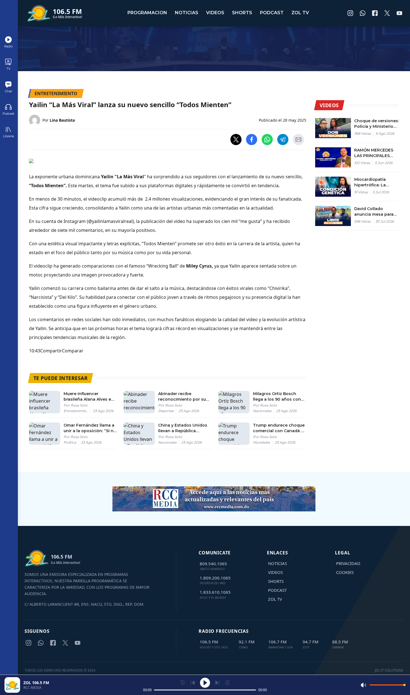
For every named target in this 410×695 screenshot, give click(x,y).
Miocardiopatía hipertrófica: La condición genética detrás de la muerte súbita (374, 182)
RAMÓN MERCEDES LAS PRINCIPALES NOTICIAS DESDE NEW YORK (373, 153)
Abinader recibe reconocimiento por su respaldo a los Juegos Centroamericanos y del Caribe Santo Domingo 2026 (183, 396)
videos (215, 12)
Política (70, 442)
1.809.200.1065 (215, 578)
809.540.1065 (213, 563)
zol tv (300, 12)
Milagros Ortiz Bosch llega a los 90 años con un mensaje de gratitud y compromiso (278, 396)
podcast (272, 12)
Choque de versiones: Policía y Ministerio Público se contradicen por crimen (376, 123)
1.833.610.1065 (215, 592)
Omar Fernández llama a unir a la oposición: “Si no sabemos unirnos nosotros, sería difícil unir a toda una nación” (90, 428)
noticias (186, 12)
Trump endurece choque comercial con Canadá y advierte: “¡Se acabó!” (279, 428)
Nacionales (262, 411)
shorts (242, 12)
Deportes (166, 411)
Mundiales (261, 442)
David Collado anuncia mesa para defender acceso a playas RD (374, 211)
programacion (147, 12)
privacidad (348, 563)
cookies (345, 572)
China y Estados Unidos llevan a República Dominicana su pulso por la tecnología (184, 428)
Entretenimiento (77, 411)
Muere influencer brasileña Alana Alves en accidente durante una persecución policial (89, 396)
